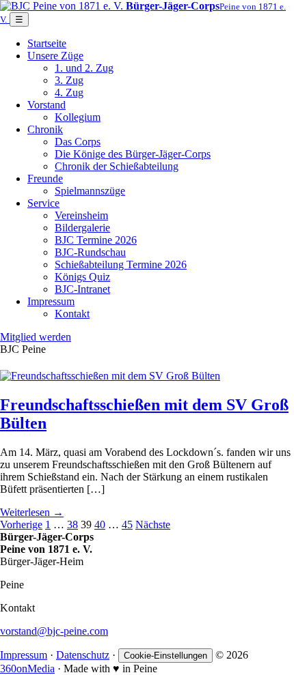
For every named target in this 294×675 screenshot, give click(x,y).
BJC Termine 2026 (96, 240)
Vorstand (46, 105)
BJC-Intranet (82, 289)
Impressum (51, 301)
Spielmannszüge (90, 191)
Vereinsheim (81, 215)
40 (99, 524)
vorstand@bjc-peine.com (54, 631)
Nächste (152, 524)
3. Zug (69, 80)
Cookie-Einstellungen (165, 655)
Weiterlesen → (32, 512)
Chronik (45, 129)
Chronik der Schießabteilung (116, 166)
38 (72, 524)
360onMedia (27, 668)
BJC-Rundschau (90, 252)
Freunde (45, 178)
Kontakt (72, 313)
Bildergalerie (82, 227)
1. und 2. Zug (84, 68)
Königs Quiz (82, 277)
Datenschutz (82, 655)
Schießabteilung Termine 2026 (121, 264)
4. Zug (69, 92)
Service (43, 203)
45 (127, 524)
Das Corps (78, 141)
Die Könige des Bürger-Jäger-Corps (133, 154)
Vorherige (21, 524)
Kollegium (78, 117)
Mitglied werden (35, 337)
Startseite (46, 43)
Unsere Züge (55, 55)
